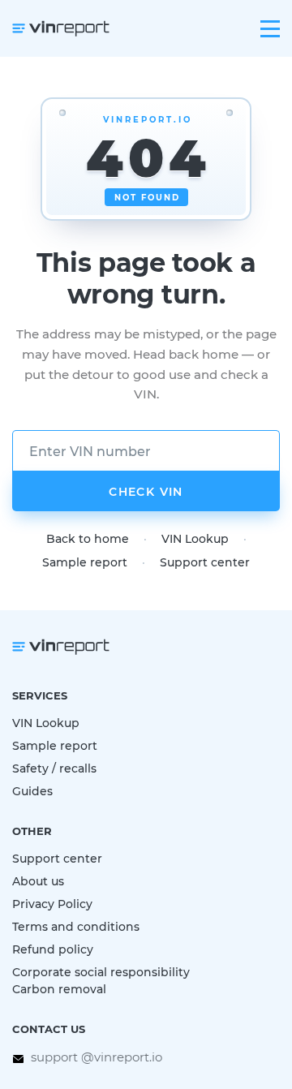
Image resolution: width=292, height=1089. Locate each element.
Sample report (84, 562)
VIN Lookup (195, 538)
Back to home (87, 538)
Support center (205, 562)
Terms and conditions (76, 926)
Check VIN (146, 491)
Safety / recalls (54, 768)
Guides (32, 790)
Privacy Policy (52, 903)
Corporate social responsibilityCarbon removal (101, 980)
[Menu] (270, 28)
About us (38, 881)
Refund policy (52, 949)
